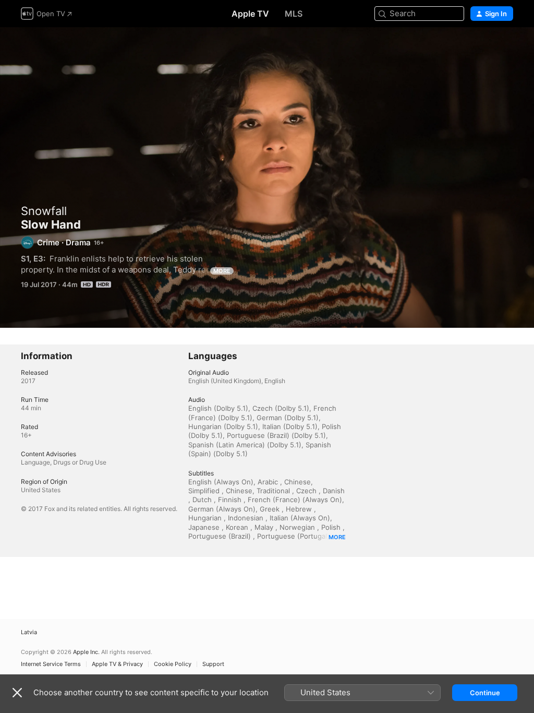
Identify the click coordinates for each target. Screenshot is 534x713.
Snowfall (44, 211)
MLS (293, 13)
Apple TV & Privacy (117, 664)
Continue (485, 692)
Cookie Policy (172, 664)
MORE (221, 271)
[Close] (17, 692)
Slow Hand (267, 177)
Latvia (29, 632)
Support (213, 664)
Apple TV (250, 13)
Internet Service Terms (51, 664)
